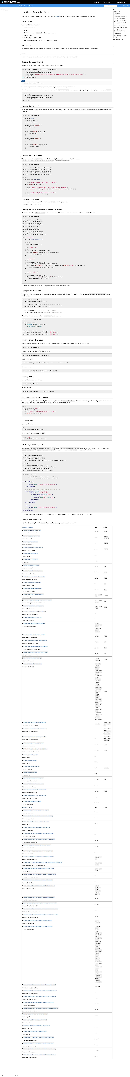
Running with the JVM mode (120, 27)
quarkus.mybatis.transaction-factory (33, 547)
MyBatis (3, 9)
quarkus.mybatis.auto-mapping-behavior (34, 594)
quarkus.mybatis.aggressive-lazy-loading (34, 576)
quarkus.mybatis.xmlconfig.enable (32, 530)
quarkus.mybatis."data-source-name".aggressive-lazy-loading (39, 839)
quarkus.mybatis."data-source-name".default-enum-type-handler (40, 996)
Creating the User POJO (119, 18)
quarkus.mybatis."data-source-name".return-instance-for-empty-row (41, 1008)
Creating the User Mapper (120, 20)
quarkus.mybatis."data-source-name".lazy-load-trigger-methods (40, 984)
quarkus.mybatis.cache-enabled (31, 565)
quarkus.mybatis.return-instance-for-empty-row (36, 749)
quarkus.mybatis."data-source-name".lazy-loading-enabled (38, 833)
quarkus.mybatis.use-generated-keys (33, 588)
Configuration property (27, 527)
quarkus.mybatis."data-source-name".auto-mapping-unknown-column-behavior (43, 862)
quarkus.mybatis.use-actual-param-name (34, 778)
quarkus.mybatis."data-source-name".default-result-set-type (39, 885)
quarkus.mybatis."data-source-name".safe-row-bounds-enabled (39, 897)
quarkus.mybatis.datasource (31, 553)
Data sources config (27, 807)
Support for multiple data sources (120, 31)
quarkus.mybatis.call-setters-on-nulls (34, 743)
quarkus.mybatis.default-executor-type (34, 605)
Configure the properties (119, 25)
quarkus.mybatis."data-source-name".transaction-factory (38, 816)
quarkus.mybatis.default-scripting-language (35, 728)
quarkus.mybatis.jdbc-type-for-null (33, 663)
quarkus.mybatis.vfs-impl (30, 772)
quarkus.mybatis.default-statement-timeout (35, 611)
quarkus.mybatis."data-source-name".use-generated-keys (38, 850)
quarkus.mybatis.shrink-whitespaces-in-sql (35, 789)
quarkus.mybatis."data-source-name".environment (36, 810)
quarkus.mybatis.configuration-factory (34, 784)
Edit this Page (126, 5)
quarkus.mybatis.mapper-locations (32, 801)
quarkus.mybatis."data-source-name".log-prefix (36, 1014)
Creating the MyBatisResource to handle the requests (120, 23)
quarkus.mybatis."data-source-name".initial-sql (36, 821)
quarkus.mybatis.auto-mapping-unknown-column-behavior (38, 600)
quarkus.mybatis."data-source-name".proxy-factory (37, 1025)
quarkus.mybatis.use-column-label (32, 582)
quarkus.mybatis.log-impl (30, 760)
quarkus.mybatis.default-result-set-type (34, 623)
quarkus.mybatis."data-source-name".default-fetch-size (38, 880)
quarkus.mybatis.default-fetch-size (33, 617)
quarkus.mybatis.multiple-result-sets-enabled (35, 652)
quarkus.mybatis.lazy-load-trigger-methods (35, 722)
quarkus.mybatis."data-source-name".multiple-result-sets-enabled (41, 914)
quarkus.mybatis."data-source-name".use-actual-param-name (39, 1037)
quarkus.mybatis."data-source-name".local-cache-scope (38, 920)
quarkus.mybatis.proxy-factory (31, 766)
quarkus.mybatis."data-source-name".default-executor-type (39, 868)
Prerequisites (117, 11)
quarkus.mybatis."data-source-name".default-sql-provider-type (40, 1054)
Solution (116, 15)
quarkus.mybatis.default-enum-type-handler (35, 736)
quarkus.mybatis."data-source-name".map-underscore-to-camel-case (41, 909)
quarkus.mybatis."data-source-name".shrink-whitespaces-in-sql (40, 1049)
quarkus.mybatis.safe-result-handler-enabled (35, 640)
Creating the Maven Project (120, 16)
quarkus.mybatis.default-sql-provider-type (35, 795)
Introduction (5, 11)
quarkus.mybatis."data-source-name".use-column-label (37, 845)
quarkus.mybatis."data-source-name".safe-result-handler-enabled (40, 903)
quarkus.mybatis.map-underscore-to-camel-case (35, 646)
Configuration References (120, 37)
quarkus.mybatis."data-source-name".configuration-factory (39, 1043)
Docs (19, 2)
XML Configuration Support (120, 35)
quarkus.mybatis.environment (31, 541)
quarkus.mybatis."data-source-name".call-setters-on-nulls (39, 1002)
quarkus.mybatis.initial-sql (31, 559)
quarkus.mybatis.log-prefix (31, 754)
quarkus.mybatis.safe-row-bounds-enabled (34, 634)
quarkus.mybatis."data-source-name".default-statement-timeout (40, 874)
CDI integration (117, 33)
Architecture (117, 13)
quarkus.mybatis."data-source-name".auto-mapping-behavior (39, 856)
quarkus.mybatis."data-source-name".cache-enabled (37, 827)
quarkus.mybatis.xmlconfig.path (32, 536)
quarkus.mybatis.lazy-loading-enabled (33, 571)
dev (119, 5)
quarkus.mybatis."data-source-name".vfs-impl (35, 1031)
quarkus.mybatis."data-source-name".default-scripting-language (40, 990)
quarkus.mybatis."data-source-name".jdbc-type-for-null (38, 926)
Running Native (117, 29)
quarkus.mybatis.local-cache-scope (33, 658)
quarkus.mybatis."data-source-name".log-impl (35, 1019)
